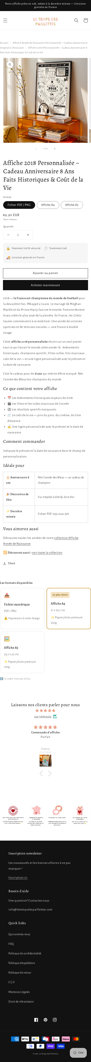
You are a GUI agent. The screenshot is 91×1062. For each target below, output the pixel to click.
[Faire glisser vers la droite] (54, 148)
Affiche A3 (72, 204)
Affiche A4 (48, 204)
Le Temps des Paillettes (48, 1054)
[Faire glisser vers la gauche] (36, 148)
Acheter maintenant (45, 285)
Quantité (8, 226)
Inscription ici (18, 877)
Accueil (4, 43)
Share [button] (11, 563)
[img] (45, 711)
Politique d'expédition (21, 963)
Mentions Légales (19, 992)
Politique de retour (19, 972)
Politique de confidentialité (24, 953)
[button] (5, 20)
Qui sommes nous (19, 934)
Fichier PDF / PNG (19, 204)
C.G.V (11, 982)
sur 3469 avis (42, 716)
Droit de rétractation (21, 1001)
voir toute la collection (47, 552)
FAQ (11, 943)
